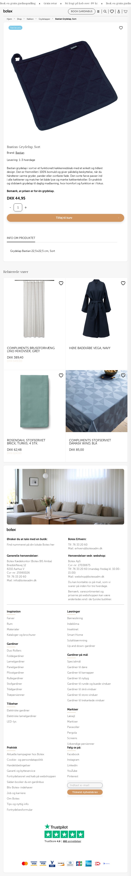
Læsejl (71, 716)
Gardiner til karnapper (80, 672)
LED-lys (11, 721)
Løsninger (73, 611)
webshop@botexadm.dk (89, 576)
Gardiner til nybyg (78, 678)
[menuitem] (35, 623)
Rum (10, 623)
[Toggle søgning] (105, 11)
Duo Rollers (14, 650)
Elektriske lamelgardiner (21, 716)
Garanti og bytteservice (21, 770)
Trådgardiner (14, 689)
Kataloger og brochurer (21, 634)
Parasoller (73, 727)
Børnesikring (75, 618)
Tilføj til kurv (64, 217)
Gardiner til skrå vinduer (81, 689)
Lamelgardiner (16, 661)
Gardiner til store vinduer (82, 694)
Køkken (30, 19)
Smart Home (75, 634)
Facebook (73, 754)
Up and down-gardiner (81, 645)
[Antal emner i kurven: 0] (125, 11)
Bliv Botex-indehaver (20, 787)
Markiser (72, 721)
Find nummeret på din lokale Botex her (30, 544)
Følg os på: (74, 747)
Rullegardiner (15, 678)
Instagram (73, 759)
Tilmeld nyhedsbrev (85, 792)
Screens (72, 738)
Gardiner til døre (77, 667)
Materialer (13, 629)
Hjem (9, 19)
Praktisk (12, 747)
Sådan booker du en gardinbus (25, 782)
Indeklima (73, 623)
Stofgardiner (14, 683)
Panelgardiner (15, 667)
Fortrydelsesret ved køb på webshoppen (31, 776)
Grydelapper (44, 19)
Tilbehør (12, 703)
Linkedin (72, 765)
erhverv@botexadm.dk (88, 548)
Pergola (72, 732)
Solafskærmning (77, 640)
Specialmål (74, 661)
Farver (10, 618)
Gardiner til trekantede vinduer (86, 700)
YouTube (72, 770)
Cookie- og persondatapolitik (25, 759)
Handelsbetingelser (18, 765)
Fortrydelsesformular (20, 809)
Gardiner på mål (77, 655)
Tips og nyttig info (18, 804)
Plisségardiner (15, 672)
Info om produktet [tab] (21, 237)
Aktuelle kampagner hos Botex (25, 754)
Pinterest (72, 776)
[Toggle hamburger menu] (98, 11)
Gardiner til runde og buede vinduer (89, 683)
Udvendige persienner (80, 743)
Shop (19, 19)
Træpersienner (16, 694)
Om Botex (13, 798)
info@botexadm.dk (25, 580)
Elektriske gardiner (18, 710)
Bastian (20, 152)
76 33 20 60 (80, 544)
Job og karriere (16, 793)
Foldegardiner (15, 656)
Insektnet (72, 629)
